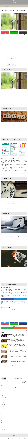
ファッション (3, 404)
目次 (13, 57)
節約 (1, 422)
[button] (25, 207)
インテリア (2, 402)
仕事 (1, 307)
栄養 (1, 420)
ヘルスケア (2, 406)
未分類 (2, 418)
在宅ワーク (9, 307)
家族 (1, 415)
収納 (1, 411)
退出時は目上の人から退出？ (11, 64)
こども (2, 395)
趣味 (1, 424)
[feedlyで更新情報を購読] (7, 328)
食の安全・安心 (3, 429)
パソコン (4, 307)
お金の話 (2, 393)
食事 (1, 431)
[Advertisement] (14, 50)
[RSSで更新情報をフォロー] (20, 328)
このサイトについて (3, 397)
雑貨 (1, 427)
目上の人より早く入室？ (11, 58)
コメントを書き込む (14, 387)
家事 (1, 413)
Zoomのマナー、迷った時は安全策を (12, 65)
